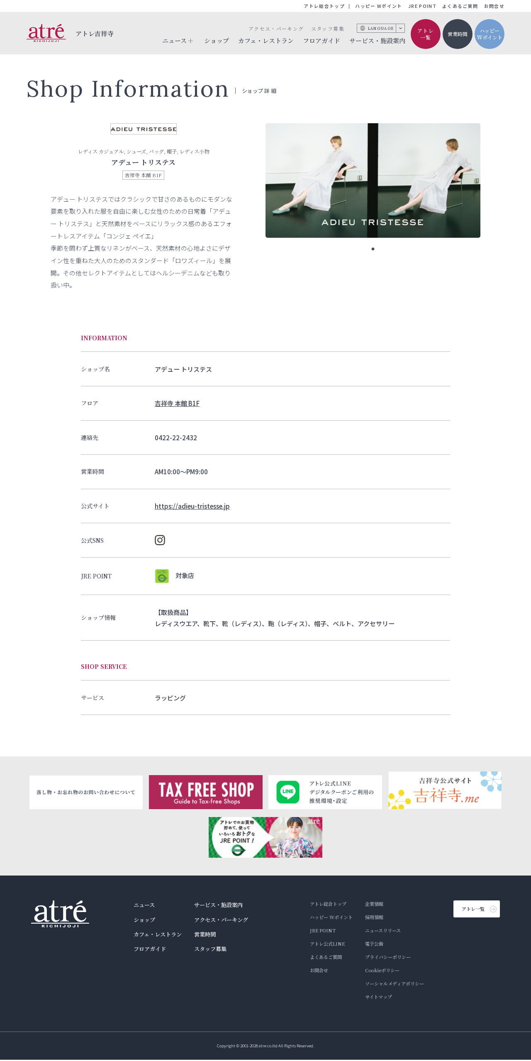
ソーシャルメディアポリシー (394, 983)
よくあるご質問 (460, 6)
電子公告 (374, 943)
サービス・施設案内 (377, 40)
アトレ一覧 (425, 34)
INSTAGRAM (160, 540)
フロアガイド (321, 40)
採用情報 (374, 917)
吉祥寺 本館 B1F (177, 402)
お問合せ (494, 6)
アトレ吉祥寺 (95, 33)
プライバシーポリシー (388, 957)
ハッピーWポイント (489, 34)
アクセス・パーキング (276, 28)
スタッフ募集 (327, 28)
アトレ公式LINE (327, 943)
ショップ (216, 40)
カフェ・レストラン (266, 40)
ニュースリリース (383, 930)
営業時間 (458, 33)
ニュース (144, 905)
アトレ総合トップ (324, 6)
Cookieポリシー (382, 970)
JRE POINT (422, 6)
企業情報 (374, 903)
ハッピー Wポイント (378, 6)
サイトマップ (378, 996)
